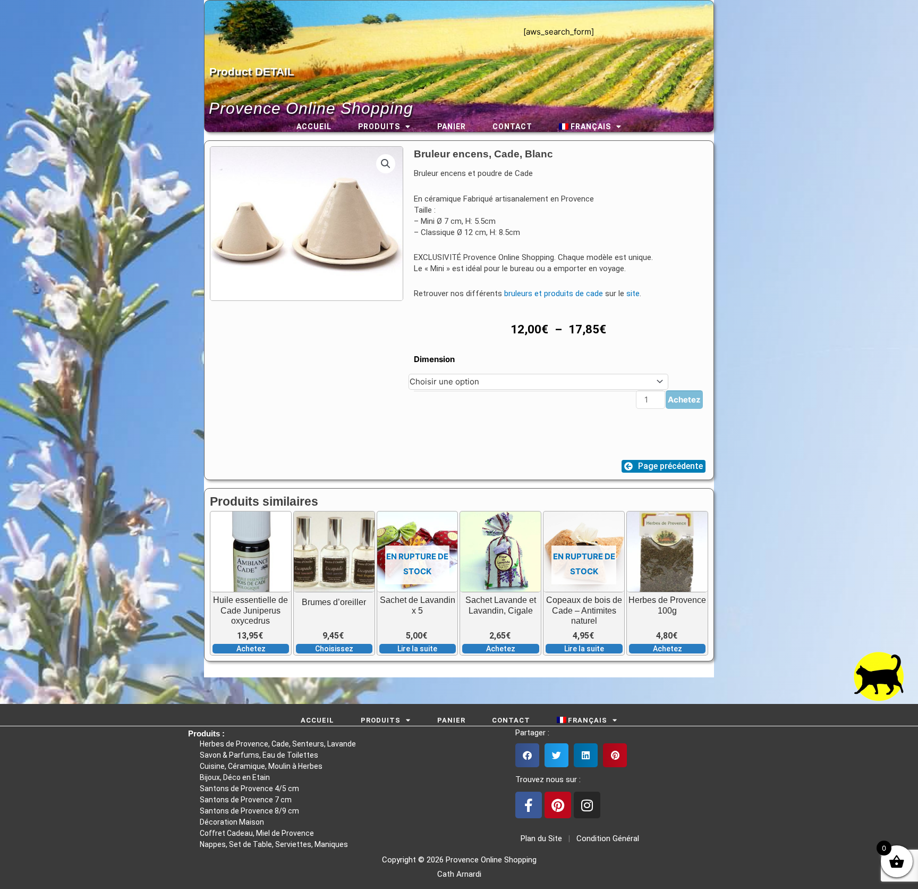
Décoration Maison (232, 822)
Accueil (314, 126)
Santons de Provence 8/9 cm (249, 811)
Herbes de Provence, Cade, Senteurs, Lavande (278, 744)
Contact (512, 126)
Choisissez (334, 648)
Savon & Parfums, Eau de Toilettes (259, 755)
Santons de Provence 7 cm (246, 799)
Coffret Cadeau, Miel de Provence (257, 833)
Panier (451, 126)
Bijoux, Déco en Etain (235, 777)
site (633, 293)
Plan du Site (539, 838)
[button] (385, 163)
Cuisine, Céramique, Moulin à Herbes (261, 766)
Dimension (434, 359)
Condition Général (606, 838)
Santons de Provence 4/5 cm (249, 788)
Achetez (684, 400)
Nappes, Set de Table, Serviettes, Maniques (274, 844)
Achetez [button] (251, 648)
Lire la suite (417, 648)
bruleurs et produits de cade (553, 293)
